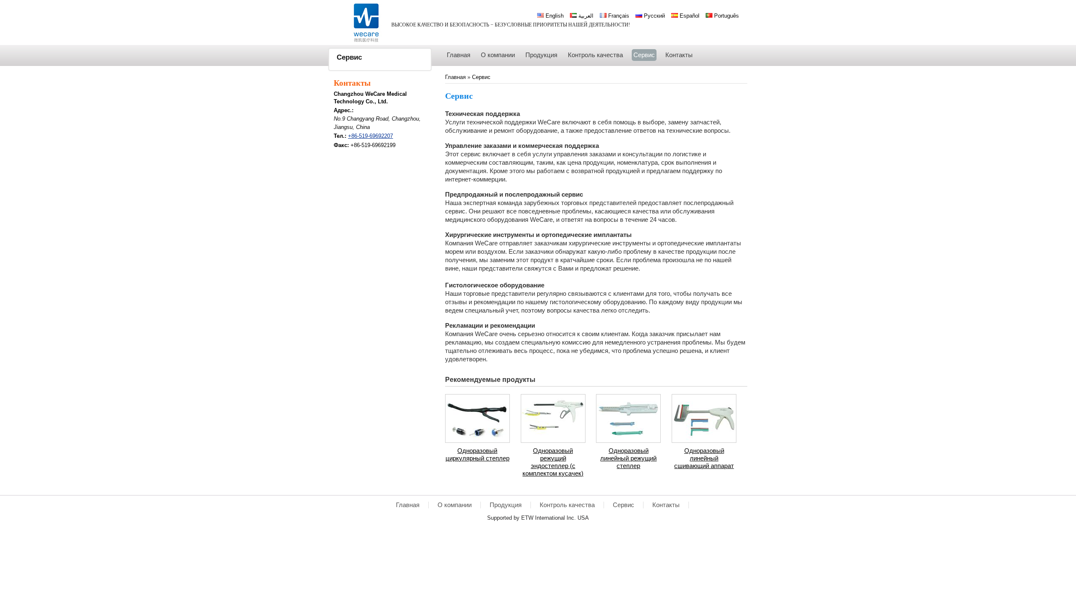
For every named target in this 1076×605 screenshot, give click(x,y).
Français (618, 16)
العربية (585, 16)
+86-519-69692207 (370, 136)
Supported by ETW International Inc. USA (538, 518)
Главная (456, 77)
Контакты (352, 83)
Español (688, 16)
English (554, 16)
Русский (653, 16)
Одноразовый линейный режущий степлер (628, 458)
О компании (455, 505)
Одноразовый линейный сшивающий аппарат (704, 458)
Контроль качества (567, 505)
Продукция (506, 505)
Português (725, 16)
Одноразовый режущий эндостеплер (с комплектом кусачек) (552, 462)
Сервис (481, 77)
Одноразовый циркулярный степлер (477, 454)
